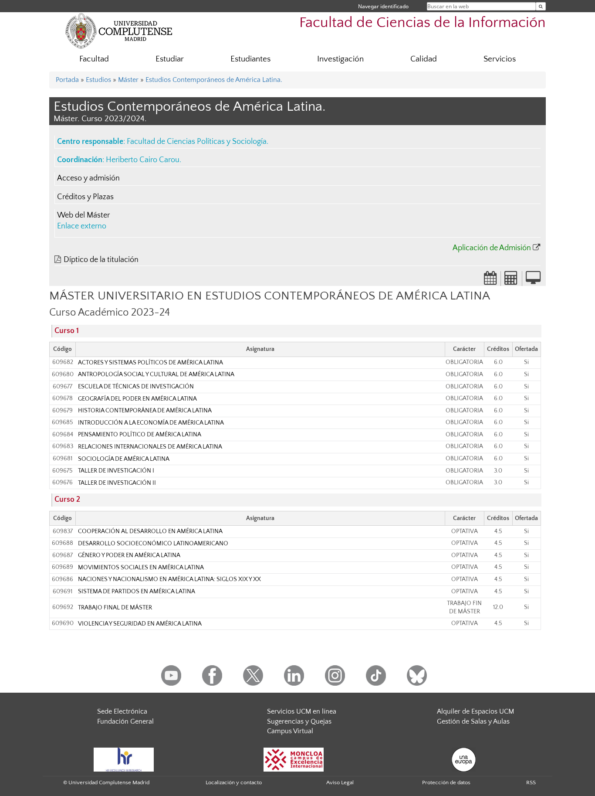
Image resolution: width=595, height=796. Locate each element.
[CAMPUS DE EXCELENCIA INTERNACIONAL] (294, 759)
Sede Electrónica (122, 711)
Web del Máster (83, 215)
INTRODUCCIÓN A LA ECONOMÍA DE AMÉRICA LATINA (151, 422)
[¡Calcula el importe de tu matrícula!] (511, 281)
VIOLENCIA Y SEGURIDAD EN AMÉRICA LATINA (140, 623)
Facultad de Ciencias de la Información (422, 23)
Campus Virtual (290, 731)
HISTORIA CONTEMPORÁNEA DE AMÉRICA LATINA (145, 410)
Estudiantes (250, 59)
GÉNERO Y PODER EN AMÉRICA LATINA (129, 555)
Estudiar (170, 59)
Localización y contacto (234, 782)
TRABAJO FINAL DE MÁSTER (115, 607)
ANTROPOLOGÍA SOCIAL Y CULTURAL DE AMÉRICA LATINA (156, 374)
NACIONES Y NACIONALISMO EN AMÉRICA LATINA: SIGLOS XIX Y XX (169, 579)
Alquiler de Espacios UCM (475, 711)
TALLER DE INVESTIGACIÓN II (117, 483)
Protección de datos (446, 782)
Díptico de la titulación (101, 259)
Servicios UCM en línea (301, 711)
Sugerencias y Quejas (299, 721)
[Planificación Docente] (490, 281)
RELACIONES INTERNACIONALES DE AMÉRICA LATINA (150, 446)
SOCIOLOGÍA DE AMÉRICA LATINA (123, 459)
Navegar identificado (383, 6)
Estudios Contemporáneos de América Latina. (213, 80)
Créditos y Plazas (85, 197)
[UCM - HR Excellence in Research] (124, 759)
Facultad (94, 59)
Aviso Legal (340, 782)
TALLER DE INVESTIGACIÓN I (116, 470)
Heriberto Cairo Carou (142, 160)
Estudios (98, 80)
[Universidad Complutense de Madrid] (119, 30)
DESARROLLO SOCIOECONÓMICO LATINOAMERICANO (153, 543)
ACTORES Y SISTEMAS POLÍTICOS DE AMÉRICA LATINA (150, 362)
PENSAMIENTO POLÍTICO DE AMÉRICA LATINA (139, 434)
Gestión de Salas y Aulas (473, 721)
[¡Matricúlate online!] (533, 281)
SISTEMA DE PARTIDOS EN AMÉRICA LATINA (136, 591)
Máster (128, 80)
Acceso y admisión (88, 178)
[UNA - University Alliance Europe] (464, 759)
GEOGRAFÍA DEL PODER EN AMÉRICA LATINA (137, 398)
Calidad (423, 59)
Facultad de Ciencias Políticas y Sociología (197, 141)
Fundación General (125, 721)
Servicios (499, 59)
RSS (531, 782)
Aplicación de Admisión (492, 248)
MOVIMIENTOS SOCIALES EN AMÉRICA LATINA (141, 567)
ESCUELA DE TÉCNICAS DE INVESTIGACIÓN (136, 386)
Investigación (340, 59)
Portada (67, 80)
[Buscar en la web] (541, 6)
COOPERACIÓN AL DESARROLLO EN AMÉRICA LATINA (150, 531)
